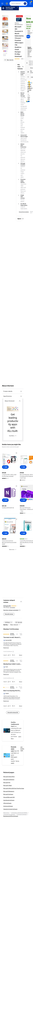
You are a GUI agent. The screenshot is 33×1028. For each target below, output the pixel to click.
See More (11, 436)
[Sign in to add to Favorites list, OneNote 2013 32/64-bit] (16, 486)
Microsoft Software (8, 794)
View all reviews (9, 614)
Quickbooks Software (8, 800)
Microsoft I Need (7, 785)
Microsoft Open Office (9, 776)
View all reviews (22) (12, 712)
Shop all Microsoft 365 (9, 797)
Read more (6, 647)
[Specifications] (21, 396)
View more (11, 549)
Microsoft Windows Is (8, 791)
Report (20, 655)
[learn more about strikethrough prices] (30, 24)
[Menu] (2, 3)
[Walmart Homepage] (6, 3)
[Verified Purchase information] (17, 634)
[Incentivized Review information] (13, 651)
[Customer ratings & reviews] (21, 601)
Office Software (7, 803)
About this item (8, 386)
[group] (21, 59)
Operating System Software (10, 809)
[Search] (25, 3)
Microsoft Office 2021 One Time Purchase (13, 788)
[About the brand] (20, 401)
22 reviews (12, 607)
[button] (19, 66)
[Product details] (21, 391)
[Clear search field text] (23, 3)
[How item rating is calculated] (19, 610)
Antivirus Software (8, 806)
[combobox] (18, 3)
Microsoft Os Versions (8, 779)
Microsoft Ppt (6, 782)
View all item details (24, 212)
